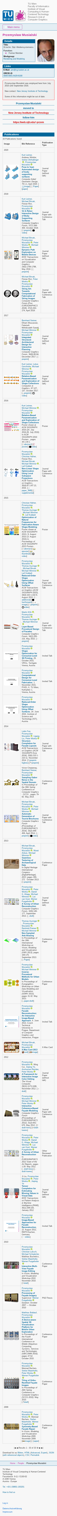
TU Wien (32, 4)
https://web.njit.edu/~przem (28, 122)
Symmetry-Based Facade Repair (30, 1427)
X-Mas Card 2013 (29, 1050)
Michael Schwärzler (30, 1254)
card (26, 1052)
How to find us (9, 1492)
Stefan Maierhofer (29, 1259)
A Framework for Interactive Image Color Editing (30, 1076)
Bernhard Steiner (29, 320)
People (21, 1463)
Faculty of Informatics (38, 6)
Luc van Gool (29, 897)
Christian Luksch (29, 1252)
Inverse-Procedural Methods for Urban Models (30, 975)
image (26, 186)
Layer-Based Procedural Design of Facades (30, 629)
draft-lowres (27, 1171)
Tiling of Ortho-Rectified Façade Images (29, 1382)
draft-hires (26, 1127)
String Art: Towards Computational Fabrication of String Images (29, 294)
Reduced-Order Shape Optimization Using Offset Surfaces (29, 580)
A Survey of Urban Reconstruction (30, 905)
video (33, 447)
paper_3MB (27, 490)
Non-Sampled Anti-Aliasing (28, 934)
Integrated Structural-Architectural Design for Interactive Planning (28, 343)
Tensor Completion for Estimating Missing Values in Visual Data (30, 1191)
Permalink (35, 1455)
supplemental (27, 493)
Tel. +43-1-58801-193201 (13, 1487)
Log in (5, 1503)
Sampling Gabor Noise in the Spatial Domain (29, 779)
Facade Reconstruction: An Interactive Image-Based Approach (29, 1016)
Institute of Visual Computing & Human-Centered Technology (38, 12)
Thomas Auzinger (29, 510)
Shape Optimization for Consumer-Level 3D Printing (29, 654)
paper (24, 189)
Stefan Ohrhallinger (30, 160)
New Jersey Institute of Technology (32, 91)
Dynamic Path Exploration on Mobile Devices (29, 252)
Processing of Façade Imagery (29, 1294)
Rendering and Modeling (14, 59)
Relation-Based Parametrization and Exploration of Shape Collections (30, 380)
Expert (44, 1453)
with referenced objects (13, 1455)
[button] (12, 27)
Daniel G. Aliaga (29, 893)
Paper (35, 186)
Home (12, 1463)
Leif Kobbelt (27, 466)
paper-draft (28, 1001)
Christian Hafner (29, 456)
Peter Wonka (31, 738)
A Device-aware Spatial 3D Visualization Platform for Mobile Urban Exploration (29, 1326)
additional (26, 600)
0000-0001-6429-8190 (12, 76)
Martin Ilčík (27, 612)
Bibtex (20, 1453)
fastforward (26, 602)
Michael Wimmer (29, 330)
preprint (27, 230)
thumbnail (26, 554)
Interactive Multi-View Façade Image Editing (29, 1268)
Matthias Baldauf (29, 1312)
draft (31, 916)
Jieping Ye (30, 1067)
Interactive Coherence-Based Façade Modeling (30, 1108)
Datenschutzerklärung (12, 1508)
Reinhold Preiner (29, 928)
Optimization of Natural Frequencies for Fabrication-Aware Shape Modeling (30, 522)
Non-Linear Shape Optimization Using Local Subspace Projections (30, 473)
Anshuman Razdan (30, 1069)
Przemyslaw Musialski (29, 163)
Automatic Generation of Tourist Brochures (30, 816)
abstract (27, 444)
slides (27, 1237)
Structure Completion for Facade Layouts (29, 743)
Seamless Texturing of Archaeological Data (29, 861)
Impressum (7, 1512)
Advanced (35, 1453)
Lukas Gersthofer (30, 365)
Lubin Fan (26, 731)
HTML (27, 1453)
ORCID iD (7, 73)
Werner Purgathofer (29, 900)
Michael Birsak (28, 201)
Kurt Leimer (27, 155)
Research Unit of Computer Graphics (37, 18)
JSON (51, 1453)
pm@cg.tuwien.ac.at (20, 70)
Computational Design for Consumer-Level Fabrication (29, 679)
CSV (27, 1455)
